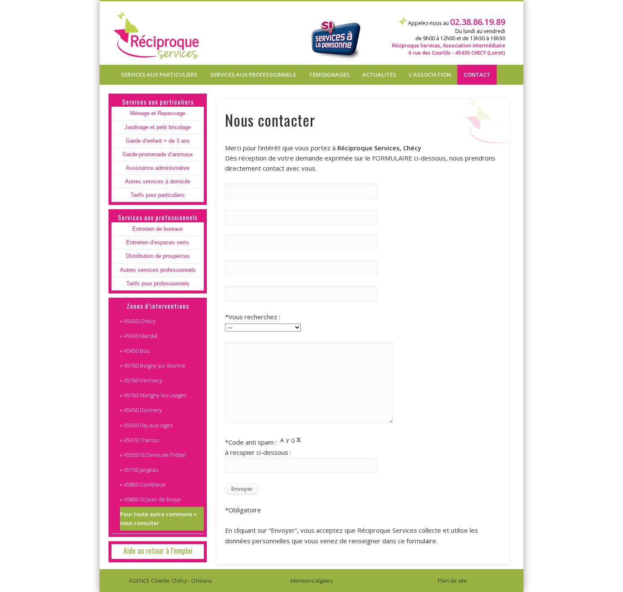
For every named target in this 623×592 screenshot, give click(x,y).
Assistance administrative (157, 168)
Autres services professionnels (158, 270)
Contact (477, 74)
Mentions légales (311, 580)
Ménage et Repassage (157, 113)
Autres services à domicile (157, 181)
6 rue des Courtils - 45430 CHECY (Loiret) (457, 52)
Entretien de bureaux (157, 229)
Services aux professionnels (253, 74)
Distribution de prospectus (158, 256)
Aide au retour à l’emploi (157, 550)
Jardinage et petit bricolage (158, 127)
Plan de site (452, 580)
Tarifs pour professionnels (157, 283)
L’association (430, 74)
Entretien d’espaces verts (157, 242)
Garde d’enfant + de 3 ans (158, 141)
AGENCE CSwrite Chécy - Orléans (170, 580)
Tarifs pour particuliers (158, 195)
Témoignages (329, 74)
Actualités (379, 74)
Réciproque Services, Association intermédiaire (448, 45)
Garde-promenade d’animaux (157, 154)
